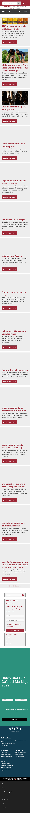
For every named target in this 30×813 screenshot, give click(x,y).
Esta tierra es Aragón (12, 256)
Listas (8, 637)
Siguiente (18, 586)
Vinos (3, 788)
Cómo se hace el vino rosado (15, 370)
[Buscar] (19, 3)
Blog (4, 804)
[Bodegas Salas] (5, 11)
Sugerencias (10, 643)
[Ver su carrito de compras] (20, 11)
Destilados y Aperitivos (8, 792)
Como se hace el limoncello (21, 752)
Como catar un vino (5, 763)
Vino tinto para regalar (6, 767)
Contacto (4, 808)
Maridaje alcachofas (5, 758)
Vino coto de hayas (19, 756)
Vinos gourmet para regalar (7, 765)
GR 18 (16, 758)
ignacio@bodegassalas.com (8, 747)
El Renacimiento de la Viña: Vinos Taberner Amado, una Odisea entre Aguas (15, 68)
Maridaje (9, 640)
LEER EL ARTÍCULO (9, 42)
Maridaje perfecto (19, 754)
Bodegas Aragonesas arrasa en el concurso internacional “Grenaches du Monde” (15, 565)
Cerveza (4, 796)
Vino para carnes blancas (6, 756)
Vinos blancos (4, 752)
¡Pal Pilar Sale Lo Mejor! (14, 219)
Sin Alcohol (5, 800)
